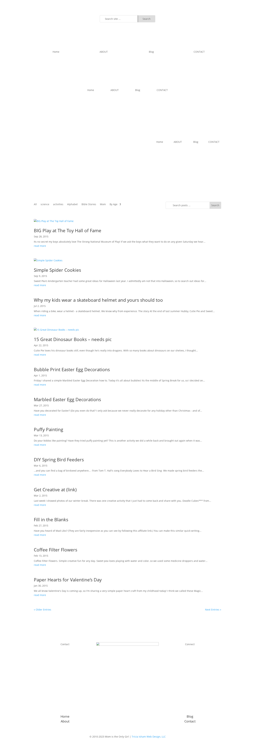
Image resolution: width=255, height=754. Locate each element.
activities (58, 204)
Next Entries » (213, 609)
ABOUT (104, 51)
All (35, 204)
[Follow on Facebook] (193, 649)
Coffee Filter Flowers (55, 550)
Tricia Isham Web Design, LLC (149, 736)
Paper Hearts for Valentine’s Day (68, 580)
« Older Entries (42, 609)
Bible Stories (89, 204)
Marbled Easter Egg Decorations (67, 399)
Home (56, 51)
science (45, 204)
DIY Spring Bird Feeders (59, 459)
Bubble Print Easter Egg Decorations (72, 369)
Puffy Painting (48, 429)
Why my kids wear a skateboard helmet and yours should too (98, 300)
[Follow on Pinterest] (218, 18)
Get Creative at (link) (55, 489)
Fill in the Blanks (51, 519)
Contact (190, 721)
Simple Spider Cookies (57, 270)
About (65, 721)
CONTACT (199, 51)
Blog (151, 51)
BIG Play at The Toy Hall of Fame (67, 230)
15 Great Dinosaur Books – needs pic (73, 339)
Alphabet (72, 204)
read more (40, 245)
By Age (113, 204)
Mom (103, 204)
